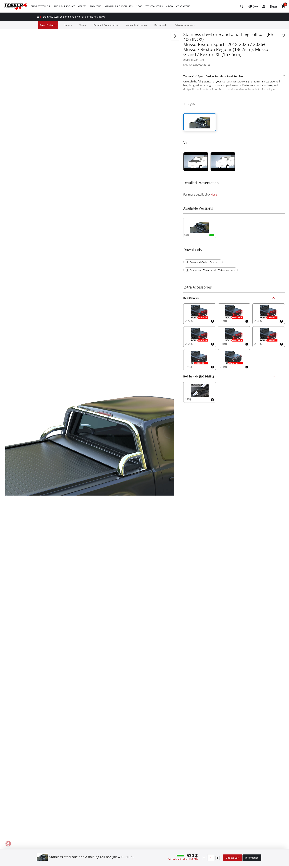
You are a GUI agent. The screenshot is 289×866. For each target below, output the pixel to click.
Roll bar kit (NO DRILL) (198, 376)
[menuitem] (40, 6)
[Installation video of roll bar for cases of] (195, 161)
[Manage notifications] (8, 843)
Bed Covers (191, 298)
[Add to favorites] (283, 35)
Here (214, 194)
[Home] (38, 16)
